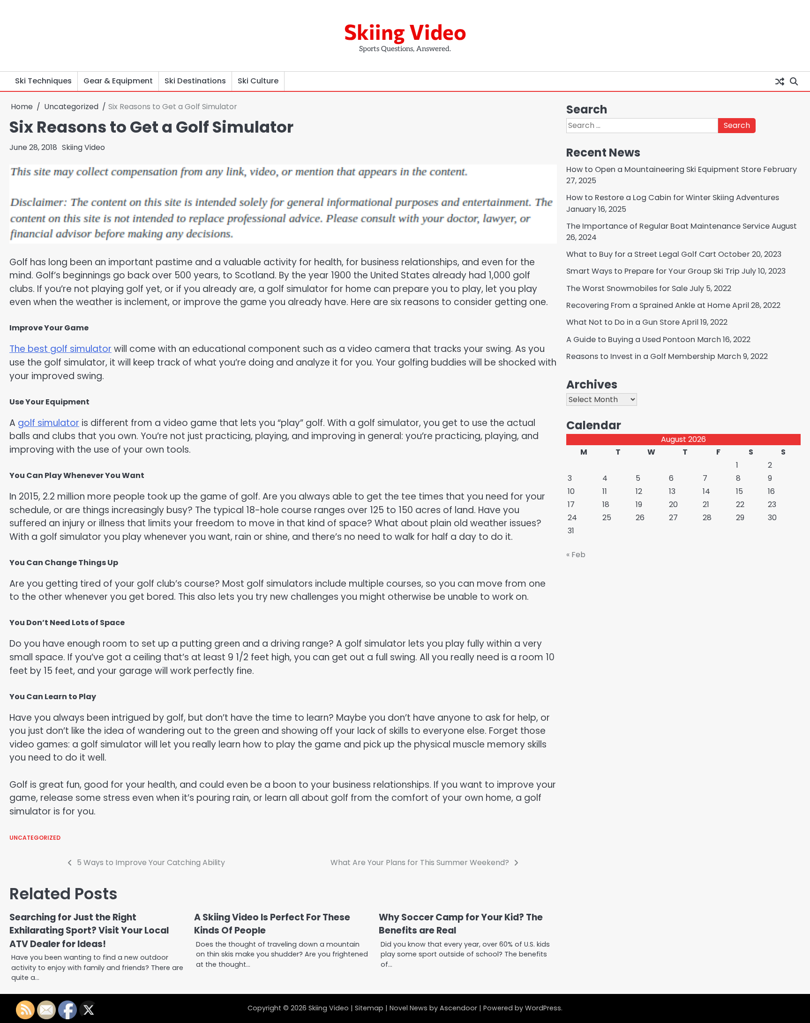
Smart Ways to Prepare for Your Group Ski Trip (653, 271)
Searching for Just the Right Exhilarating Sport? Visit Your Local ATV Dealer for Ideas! (89, 930)
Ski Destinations (195, 80)
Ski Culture (258, 80)
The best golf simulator (60, 349)
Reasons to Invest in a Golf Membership (640, 356)
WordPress (543, 1008)
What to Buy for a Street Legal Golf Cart (641, 254)
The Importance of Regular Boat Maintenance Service (668, 225)
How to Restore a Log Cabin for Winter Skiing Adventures (672, 197)
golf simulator (48, 423)
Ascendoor (458, 1008)
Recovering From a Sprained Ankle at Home (648, 305)
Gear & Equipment (118, 80)
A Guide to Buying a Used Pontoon (630, 339)
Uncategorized (34, 838)
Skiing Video (405, 31)
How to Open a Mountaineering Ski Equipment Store (663, 169)
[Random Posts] (779, 81)
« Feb (575, 554)
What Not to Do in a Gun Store (623, 322)
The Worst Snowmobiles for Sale (627, 288)
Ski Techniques (43, 80)
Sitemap (369, 1008)
